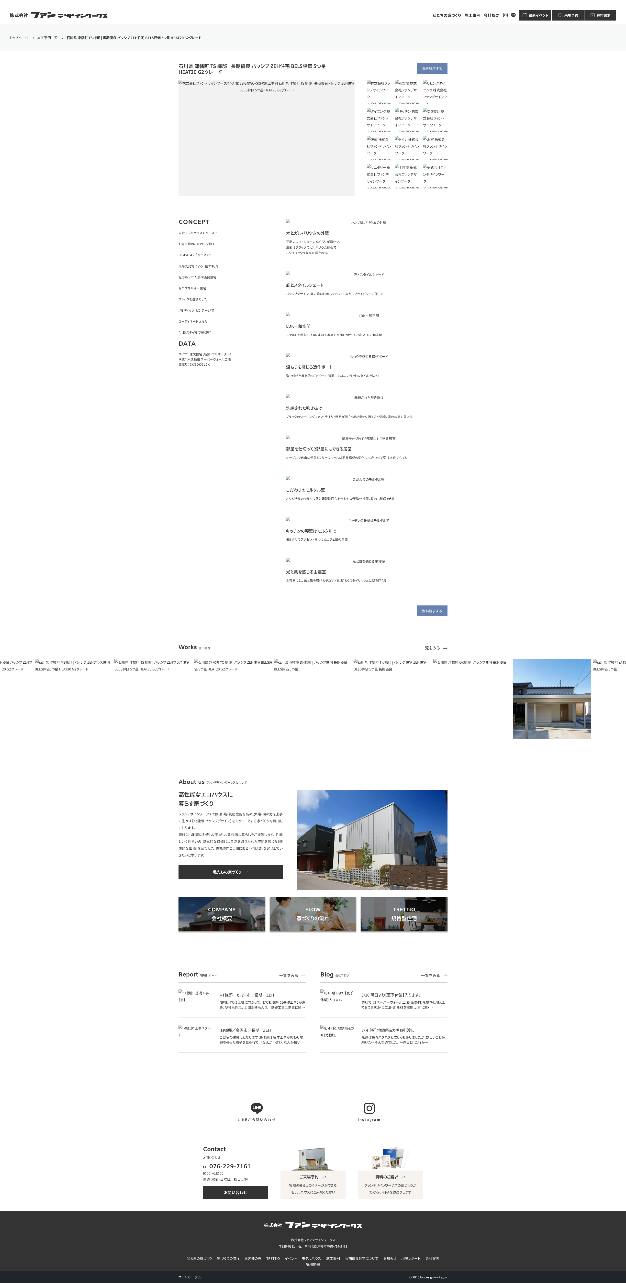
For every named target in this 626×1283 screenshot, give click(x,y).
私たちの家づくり (447, 15)
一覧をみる (431, 648)
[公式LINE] (513, 15)
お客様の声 (253, 1258)
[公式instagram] (505, 15)
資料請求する (432, 68)
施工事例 (472, 15)
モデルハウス (311, 1258)
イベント (291, 1258)
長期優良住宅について (361, 1258)
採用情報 (313, 1264)
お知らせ (389, 1258)
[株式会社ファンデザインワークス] (59, 15)
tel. (227, 1167)
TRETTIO (273, 1258)
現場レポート (410, 1258)
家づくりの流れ (228, 1258)
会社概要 (491, 15)
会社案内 (432, 1258)
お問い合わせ (235, 1192)
